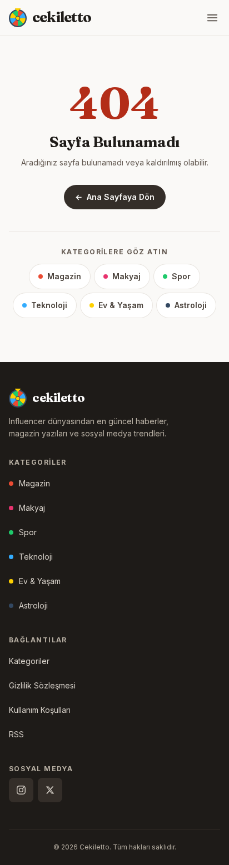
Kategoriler (29, 661)
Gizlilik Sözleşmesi (42, 685)
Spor (181, 276)
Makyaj (126, 276)
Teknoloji (49, 305)
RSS (16, 734)
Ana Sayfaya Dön (115, 197)
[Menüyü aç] (212, 18)
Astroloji (191, 305)
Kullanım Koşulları (40, 710)
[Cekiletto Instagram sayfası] (21, 790)
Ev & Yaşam (120, 305)
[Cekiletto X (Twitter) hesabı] (50, 790)
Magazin (64, 276)
